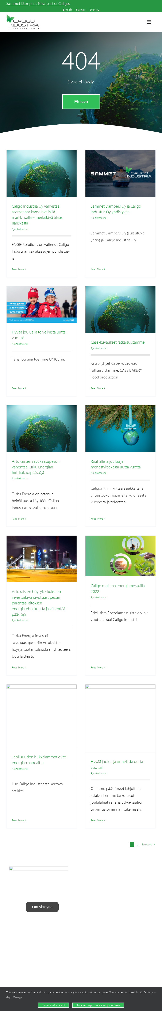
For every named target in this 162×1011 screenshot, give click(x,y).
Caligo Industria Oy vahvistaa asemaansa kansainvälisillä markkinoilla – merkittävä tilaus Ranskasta (37, 214)
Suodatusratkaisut (101, 906)
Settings (149, 992)
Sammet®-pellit (101, 917)
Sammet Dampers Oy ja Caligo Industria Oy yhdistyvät (116, 208)
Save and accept (53, 1005)
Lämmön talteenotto (101, 884)
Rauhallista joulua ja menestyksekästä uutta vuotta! (116, 464)
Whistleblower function (30, 927)
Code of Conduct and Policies (42, 934)
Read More (18, 269)
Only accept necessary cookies (98, 1005)
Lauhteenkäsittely (101, 895)
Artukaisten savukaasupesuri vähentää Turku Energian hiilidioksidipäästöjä (35, 467)
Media (142, 935)
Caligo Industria (142, 913)
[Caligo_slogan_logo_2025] (22, 16)
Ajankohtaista (20, 229)
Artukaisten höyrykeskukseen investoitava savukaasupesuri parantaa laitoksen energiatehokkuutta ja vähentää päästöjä (38, 603)
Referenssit (142, 924)
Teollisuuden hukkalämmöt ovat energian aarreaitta (39, 759)
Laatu (141, 902)
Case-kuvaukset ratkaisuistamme (118, 342)
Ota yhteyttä (141, 945)
